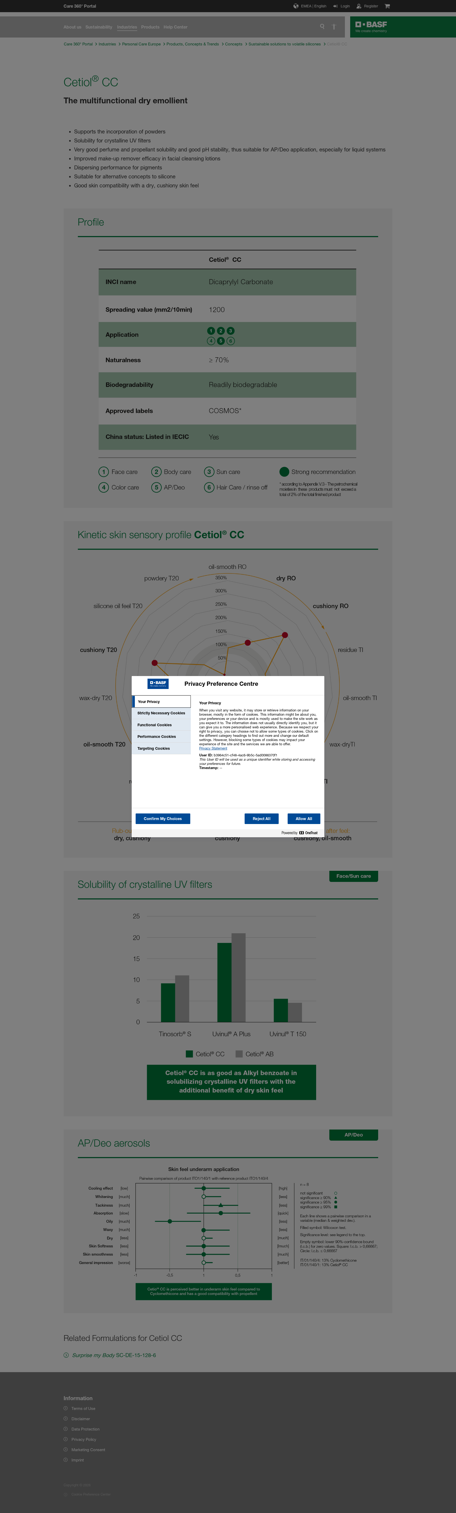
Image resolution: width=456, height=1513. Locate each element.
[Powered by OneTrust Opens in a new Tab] (302, 834)
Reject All (261, 818)
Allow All (304, 818)
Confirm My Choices (163, 818)
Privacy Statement (213, 748)
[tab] (161, 701)
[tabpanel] (259, 738)
